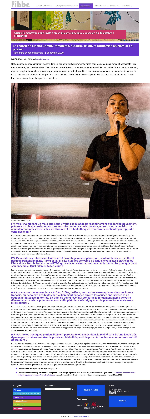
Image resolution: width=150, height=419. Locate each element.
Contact (122, 401)
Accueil (39, 6)
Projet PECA (114, 6)
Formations (126, 6)
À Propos (47, 6)
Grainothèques (19, 405)
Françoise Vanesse (42, 59)
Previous (8, 26)
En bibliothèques (100, 6)
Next (142, 26)
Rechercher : (50, 386)
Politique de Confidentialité (81, 416)
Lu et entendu (85, 6)
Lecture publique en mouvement (66, 6)
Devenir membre (91, 390)
